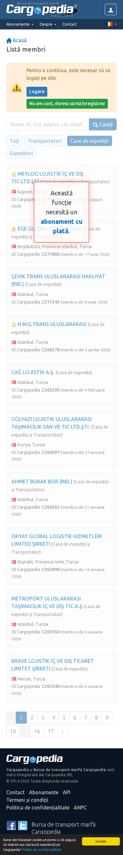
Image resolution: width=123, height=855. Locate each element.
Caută (105, 124)
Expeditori (21, 153)
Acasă (18, 40)
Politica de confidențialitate (41, 849)
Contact (69, 24)
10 (13, 731)
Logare (36, 91)
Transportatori (45, 141)
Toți (14, 141)
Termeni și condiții (27, 800)
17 (51, 731)
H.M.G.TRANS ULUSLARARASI (51, 324)
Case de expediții (89, 141)
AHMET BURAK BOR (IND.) (41, 481)
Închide (101, 841)
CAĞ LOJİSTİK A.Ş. (33, 372)
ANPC (80, 807)
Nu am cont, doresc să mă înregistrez (67, 103)
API (66, 792)
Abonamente (43, 792)
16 (37, 731)
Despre (46, 24)
